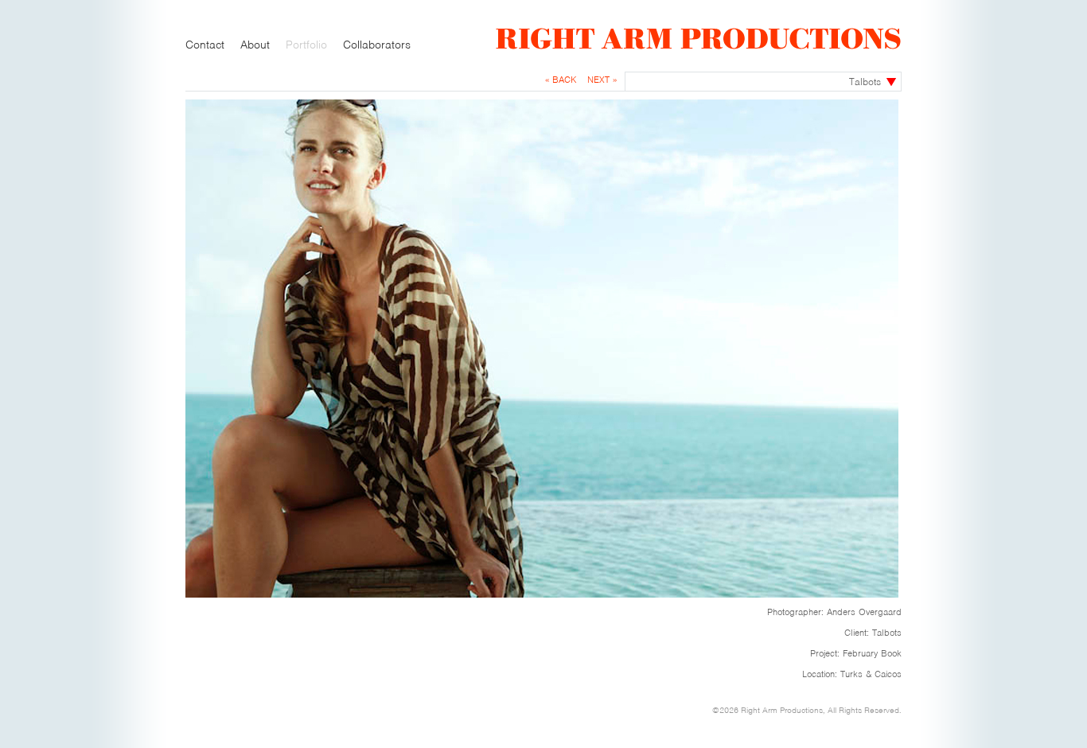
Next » (602, 79)
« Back (560, 79)
